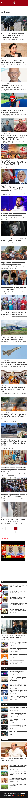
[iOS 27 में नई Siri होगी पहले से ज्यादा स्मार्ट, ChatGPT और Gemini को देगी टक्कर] (4, 673)
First (3, 528)
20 (10, 532)
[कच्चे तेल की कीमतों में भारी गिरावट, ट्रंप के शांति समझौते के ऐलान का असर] (14, 277)
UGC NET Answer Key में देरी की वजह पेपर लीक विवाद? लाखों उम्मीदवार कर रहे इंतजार (18, 643)
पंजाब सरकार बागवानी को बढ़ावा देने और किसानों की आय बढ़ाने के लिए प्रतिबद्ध (13, 759)
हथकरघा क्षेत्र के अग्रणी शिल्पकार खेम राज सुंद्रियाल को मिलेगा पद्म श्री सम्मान (12, 87)
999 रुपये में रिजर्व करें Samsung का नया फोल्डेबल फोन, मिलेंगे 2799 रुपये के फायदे (18, 691)
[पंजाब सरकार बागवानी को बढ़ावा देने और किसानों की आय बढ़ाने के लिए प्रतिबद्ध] (14, 749)
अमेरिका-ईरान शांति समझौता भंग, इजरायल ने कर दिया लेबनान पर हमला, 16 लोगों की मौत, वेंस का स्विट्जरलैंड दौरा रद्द (13, 189)
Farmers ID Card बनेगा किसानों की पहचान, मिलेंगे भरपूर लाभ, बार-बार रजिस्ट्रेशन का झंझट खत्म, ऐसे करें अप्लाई (18, 773)
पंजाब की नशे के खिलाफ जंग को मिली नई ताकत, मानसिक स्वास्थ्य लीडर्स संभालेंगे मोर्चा (18, 598)
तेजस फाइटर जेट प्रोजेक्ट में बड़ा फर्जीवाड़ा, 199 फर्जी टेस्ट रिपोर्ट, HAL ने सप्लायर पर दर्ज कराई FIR (14, 364)
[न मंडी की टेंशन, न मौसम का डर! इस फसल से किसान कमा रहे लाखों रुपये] (4, 786)
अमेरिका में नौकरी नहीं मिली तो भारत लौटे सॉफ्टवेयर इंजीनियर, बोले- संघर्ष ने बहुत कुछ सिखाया (13, 637)
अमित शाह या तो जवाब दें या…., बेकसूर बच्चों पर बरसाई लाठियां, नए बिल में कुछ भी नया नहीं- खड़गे (18, 610)
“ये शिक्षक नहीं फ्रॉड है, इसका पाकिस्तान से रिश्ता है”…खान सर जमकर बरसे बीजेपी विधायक (13, 215)
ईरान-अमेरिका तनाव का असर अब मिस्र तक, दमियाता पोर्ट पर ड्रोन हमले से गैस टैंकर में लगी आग (18, 604)
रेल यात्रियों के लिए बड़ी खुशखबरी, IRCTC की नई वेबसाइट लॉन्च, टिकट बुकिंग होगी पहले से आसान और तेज (18, 685)
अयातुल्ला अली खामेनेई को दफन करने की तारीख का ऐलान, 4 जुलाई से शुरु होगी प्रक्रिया (13, 240)
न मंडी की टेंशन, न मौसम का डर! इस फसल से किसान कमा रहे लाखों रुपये (18, 785)
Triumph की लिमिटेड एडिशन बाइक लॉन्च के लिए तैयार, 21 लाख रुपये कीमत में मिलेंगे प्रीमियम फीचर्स (18, 726)
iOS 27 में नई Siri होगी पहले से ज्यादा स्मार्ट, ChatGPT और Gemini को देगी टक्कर (17, 672)
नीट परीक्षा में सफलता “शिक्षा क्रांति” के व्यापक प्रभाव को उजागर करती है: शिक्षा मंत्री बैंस (18, 655)
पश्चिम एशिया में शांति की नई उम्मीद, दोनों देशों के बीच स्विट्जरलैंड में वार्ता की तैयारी (13, 163)
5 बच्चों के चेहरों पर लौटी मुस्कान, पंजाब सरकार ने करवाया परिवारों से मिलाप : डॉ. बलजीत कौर (14, 62)
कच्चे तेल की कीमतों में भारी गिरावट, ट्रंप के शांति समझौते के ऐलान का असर (13, 289)
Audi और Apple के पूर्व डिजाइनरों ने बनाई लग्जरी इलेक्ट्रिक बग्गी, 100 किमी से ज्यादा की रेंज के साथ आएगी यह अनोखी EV (18, 679)
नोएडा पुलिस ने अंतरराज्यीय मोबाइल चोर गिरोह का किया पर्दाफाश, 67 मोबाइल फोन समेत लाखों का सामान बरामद (13, 470)
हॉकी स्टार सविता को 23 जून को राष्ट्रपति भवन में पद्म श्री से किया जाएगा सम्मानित (13, 112)
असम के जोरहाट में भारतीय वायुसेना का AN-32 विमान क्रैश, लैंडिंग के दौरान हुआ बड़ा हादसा (13, 339)
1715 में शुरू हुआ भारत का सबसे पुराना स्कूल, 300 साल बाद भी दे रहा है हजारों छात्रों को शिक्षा (18, 661)
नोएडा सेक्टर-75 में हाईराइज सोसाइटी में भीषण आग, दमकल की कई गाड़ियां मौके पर (13, 521)
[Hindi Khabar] (14, 3)
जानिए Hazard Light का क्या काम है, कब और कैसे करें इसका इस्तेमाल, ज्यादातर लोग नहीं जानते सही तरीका (18, 733)
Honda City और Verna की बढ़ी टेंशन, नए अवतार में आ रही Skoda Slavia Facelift (18, 585)
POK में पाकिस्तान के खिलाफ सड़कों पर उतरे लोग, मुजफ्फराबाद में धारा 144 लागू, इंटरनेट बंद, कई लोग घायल (14, 416)
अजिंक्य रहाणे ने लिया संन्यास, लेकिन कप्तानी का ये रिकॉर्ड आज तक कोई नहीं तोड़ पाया (18, 592)
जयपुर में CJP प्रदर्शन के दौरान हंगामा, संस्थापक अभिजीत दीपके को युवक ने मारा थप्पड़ (13, 264)
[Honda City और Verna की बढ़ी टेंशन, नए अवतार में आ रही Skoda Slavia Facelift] (4, 587)
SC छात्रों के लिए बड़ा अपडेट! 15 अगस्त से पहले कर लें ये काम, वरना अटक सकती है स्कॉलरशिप (18, 649)
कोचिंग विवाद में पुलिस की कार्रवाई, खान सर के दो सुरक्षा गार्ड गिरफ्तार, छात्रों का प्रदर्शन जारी (14, 496)
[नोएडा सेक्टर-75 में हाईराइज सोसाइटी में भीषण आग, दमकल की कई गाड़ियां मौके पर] (14, 509)
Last (17, 532)
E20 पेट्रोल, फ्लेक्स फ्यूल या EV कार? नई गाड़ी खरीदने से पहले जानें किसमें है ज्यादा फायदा (17, 720)
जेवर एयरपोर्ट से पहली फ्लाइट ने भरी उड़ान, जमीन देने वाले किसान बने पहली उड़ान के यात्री (13, 314)
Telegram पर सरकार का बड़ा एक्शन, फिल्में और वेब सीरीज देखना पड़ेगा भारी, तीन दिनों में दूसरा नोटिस (18, 697)
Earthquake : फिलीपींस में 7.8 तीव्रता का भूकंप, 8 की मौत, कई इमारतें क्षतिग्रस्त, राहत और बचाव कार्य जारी (13, 443)
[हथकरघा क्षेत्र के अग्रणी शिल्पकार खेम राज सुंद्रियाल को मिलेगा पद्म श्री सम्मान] (14, 75)
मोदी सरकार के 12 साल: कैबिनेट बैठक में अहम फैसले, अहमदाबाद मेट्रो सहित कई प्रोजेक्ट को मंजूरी (13, 390)
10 (25, 528)
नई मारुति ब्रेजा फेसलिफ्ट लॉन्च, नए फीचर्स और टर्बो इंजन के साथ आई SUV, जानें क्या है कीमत (18, 714)
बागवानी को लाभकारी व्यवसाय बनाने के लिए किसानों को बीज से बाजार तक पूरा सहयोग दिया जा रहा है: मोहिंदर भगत (18, 767)
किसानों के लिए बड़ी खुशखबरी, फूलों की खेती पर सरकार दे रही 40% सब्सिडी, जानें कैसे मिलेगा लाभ (18, 779)
